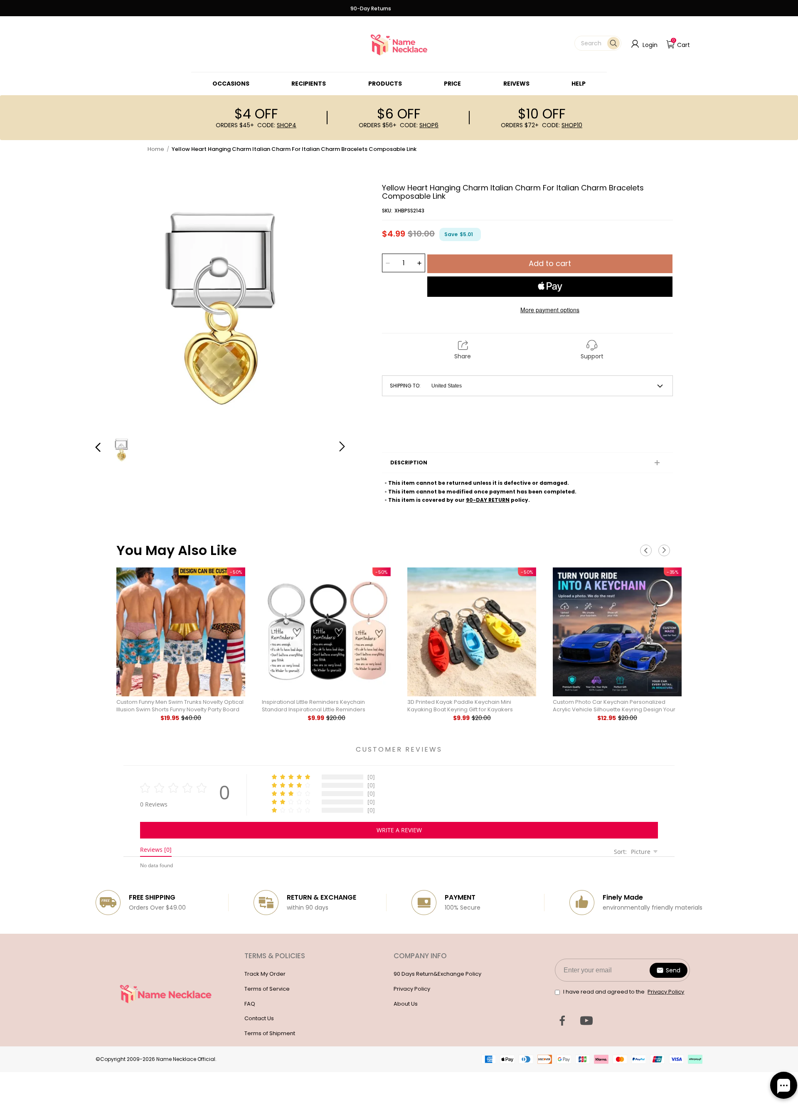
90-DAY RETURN (488, 499)
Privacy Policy (412, 989)
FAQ (249, 1004)
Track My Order (265, 974)
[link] (230, 83)
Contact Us (259, 1018)
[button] (597, 43)
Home (156, 149)
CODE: (276, 125)
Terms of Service (267, 989)
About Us (406, 1004)
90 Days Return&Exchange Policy (437, 974)
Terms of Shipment (269, 1033)
